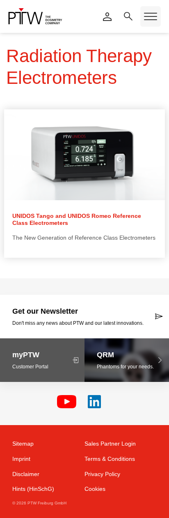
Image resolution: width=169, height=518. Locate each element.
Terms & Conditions (109, 459)
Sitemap (23, 443)
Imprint (21, 459)
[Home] (35, 16)
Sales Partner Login (110, 443)
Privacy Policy (102, 474)
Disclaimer (25, 474)
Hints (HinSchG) (33, 489)
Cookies (94, 489)
